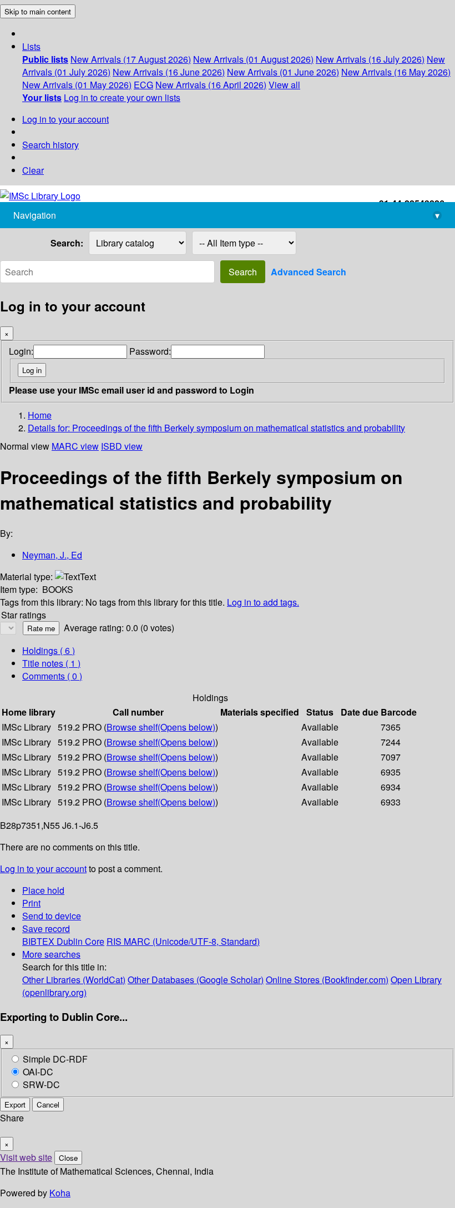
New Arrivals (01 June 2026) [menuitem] (283, 72)
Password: (150, 351)
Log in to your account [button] (43, 868)
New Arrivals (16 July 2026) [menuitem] (370, 59)
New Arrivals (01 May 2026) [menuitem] (77, 84)
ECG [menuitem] (143, 84)
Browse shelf (161, 727)
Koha (59, 1192)
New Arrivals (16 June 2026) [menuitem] (169, 72)
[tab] (51, 663)
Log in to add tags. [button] (263, 602)
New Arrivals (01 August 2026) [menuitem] (253, 59)
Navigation (226, 215)
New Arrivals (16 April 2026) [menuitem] (210, 84)
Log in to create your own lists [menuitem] (122, 97)
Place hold (43, 890)
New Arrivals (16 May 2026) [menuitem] (396, 72)
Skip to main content (37, 11)
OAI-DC (38, 1071)
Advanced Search (308, 271)
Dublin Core (80, 941)
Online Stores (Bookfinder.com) (327, 979)
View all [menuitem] (284, 84)
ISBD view (122, 446)
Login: (21, 351)
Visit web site (26, 1157)
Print (31, 903)
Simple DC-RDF (55, 1059)
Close (68, 1157)
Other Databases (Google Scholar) (196, 979)
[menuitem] (45, 59)
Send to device (51, 915)
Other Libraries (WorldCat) (73, 979)
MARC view (75, 446)
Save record (46, 928)
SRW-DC (41, 1084)
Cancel (48, 1104)
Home (40, 415)
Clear (33, 170)
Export (15, 1104)
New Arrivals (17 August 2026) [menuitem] (130, 59)
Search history (50, 144)
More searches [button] (51, 954)
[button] (31, 46)
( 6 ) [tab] (48, 650)
